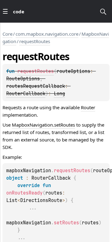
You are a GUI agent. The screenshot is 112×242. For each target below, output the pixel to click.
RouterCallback (25, 94)
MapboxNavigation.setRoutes (43, 125)
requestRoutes (34, 41)
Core (7, 34)
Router (88, 107)
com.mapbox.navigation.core (47, 34)
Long (59, 94)
